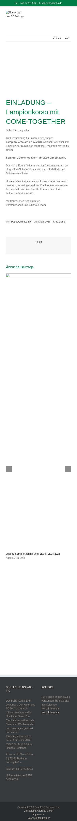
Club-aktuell (59, 221)
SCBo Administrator (21, 221)
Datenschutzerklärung (38, 818)
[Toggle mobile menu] (69, 13)
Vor (67, 38)
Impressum (38, 814)
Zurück (57, 38)
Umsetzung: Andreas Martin (38, 810)
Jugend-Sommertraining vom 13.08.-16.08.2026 (33, 553)
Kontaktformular (50, 712)
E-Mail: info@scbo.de (50, 3)
